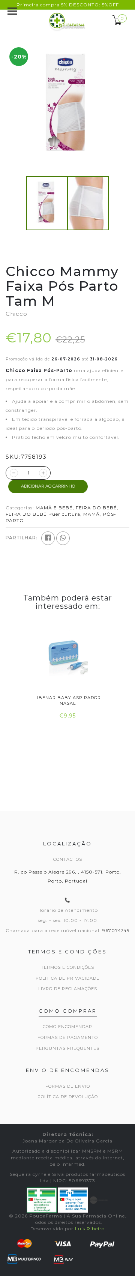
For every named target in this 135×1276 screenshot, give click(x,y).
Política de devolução (68, 1096)
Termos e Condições (67, 967)
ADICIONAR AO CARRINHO (48, 486)
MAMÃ (91, 514)
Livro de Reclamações (67, 988)
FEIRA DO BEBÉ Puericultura (43, 514)
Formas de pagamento (68, 1037)
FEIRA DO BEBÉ (96, 507)
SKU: (13, 456)
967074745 (115, 930)
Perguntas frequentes (67, 1048)
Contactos (67, 859)
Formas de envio (67, 1086)
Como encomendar (67, 1026)
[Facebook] (48, 538)
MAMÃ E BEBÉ (54, 507)
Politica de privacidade (67, 978)
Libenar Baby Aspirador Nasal (67, 700)
